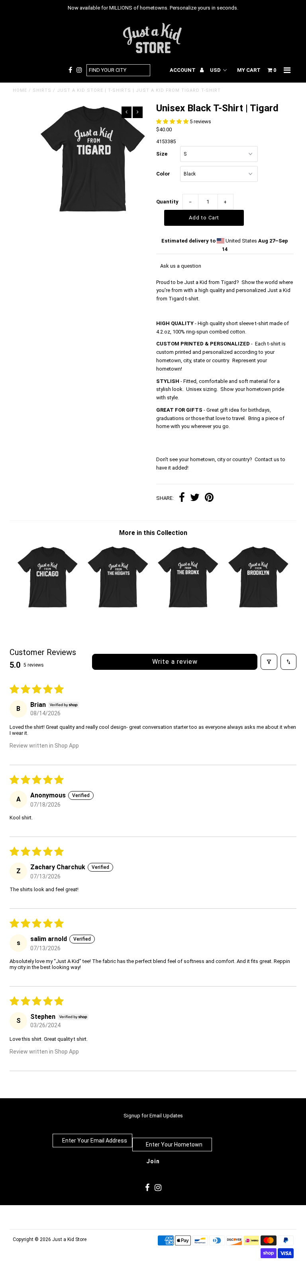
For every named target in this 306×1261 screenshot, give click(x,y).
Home (20, 90)
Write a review (175, 661)
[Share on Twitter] (195, 498)
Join (153, 1161)
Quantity (167, 202)
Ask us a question (180, 266)
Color (163, 174)
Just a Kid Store (69, 1239)
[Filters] (269, 662)
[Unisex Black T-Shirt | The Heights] (118, 607)
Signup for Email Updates (153, 1116)
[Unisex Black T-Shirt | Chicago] (48, 607)
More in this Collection (153, 533)
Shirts (42, 90)
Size (161, 154)
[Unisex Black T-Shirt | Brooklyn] (258, 607)
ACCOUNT (183, 70)
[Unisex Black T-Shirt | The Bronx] (188, 607)
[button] (173, 121)
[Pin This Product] (209, 498)
